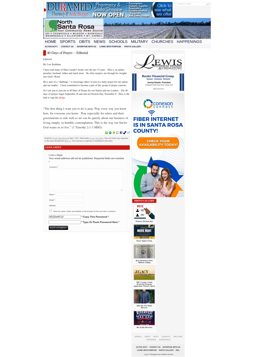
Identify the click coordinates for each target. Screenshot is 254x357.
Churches (162, 41)
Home (50, 41)
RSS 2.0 (67, 140)
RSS (177, 350)
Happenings (189, 41)
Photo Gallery (132, 46)
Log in (146, 354)
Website (52, 206)
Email (52, 200)
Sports (68, 41)
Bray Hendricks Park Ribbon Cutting (144, 261)
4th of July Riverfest (144, 327)
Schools (118, 41)
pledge (62, 97)
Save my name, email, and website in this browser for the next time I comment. (84, 211)
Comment (53, 167)
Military (139, 41)
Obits (84, 41)
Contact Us (67, 46)
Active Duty (51, 46)
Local (92, 138)
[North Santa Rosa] (127, 37)
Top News (99, 138)
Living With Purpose (110, 46)
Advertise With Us (86, 46)
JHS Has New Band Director (144, 306)
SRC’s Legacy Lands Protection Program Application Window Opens (144, 284)
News (99, 41)
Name (52, 194)
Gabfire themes (167, 354)
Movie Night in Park (144, 240)
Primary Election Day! (144, 221)
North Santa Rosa (60, 138)
